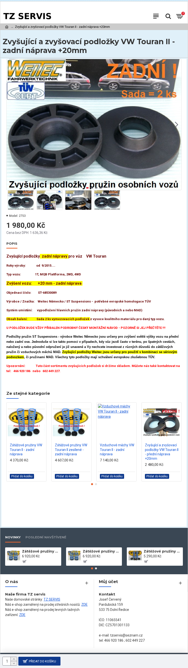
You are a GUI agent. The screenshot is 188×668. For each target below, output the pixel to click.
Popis (11, 243)
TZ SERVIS (52, 599)
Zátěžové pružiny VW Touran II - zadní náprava (26, 449)
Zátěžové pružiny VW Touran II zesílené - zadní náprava (71, 449)
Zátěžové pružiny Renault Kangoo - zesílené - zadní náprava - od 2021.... (40, 551)
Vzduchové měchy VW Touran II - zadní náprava (117, 449)
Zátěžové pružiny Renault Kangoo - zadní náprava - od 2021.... (101, 551)
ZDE (84, 604)
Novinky (13, 537)
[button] (11, 124)
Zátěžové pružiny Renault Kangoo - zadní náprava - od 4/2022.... (162, 551)
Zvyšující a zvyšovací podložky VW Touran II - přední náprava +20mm (161, 451)
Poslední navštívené (45, 537)
